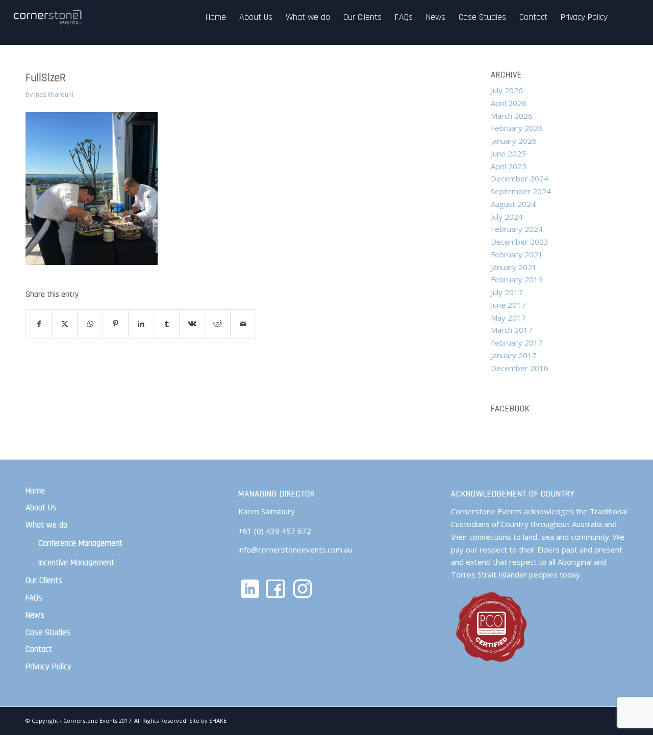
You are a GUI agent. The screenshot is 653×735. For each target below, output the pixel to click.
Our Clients (44, 580)
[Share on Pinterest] (115, 324)
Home (35, 490)
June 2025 (508, 153)
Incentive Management (76, 562)
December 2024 (519, 178)
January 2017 (514, 355)
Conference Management (80, 543)
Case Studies (48, 632)
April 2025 (508, 166)
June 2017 (508, 305)
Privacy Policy (48, 666)
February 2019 (517, 279)
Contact (39, 649)
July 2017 (507, 292)
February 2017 (517, 342)
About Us (41, 507)
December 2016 (519, 368)
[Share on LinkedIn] (141, 324)
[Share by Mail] (243, 324)
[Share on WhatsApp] (90, 324)
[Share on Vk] (192, 324)
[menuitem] (216, 17)
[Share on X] (64, 324)
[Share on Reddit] (217, 324)
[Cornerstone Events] (48, 17)
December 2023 (519, 242)
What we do (46, 525)
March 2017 (512, 330)
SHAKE (218, 720)
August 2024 (513, 204)
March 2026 (512, 116)
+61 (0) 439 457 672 (274, 531)
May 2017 (508, 317)
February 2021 (517, 254)
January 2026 (514, 141)
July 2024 (507, 217)
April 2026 (508, 103)
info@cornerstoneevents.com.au (295, 549)
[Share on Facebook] (39, 324)
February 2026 (517, 128)
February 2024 (517, 229)
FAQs (34, 597)
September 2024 (521, 191)
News (35, 615)
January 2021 (514, 267)
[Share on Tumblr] (166, 324)
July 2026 (507, 90)
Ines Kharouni (53, 94)
